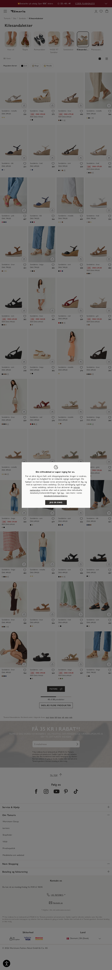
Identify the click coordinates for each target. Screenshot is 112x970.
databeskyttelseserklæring (56, 495)
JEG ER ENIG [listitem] (56, 502)
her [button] (62, 493)
